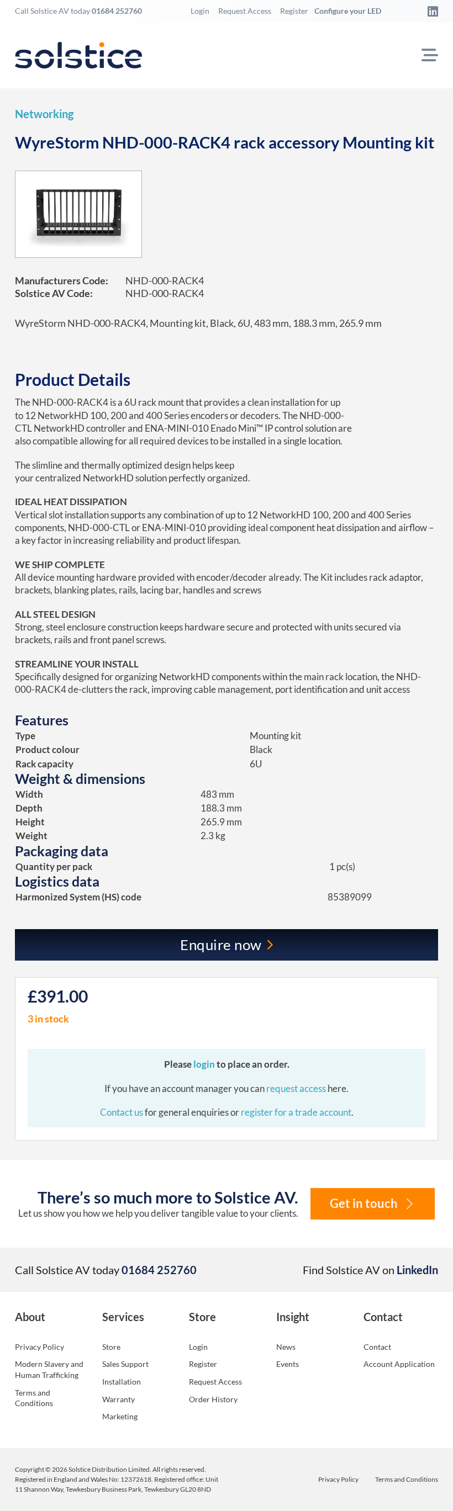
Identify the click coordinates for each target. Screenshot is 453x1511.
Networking (44, 113)
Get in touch (364, 1203)
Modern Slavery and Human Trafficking (49, 1369)
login (205, 1064)
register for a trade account (296, 1112)
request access (296, 1088)
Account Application (399, 1364)
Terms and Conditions (34, 1398)
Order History (213, 1399)
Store (111, 1346)
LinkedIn (417, 1269)
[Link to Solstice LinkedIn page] (430, 11)
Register (294, 10)
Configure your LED (347, 10)
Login (200, 10)
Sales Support (125, 1364)
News (286, 1346)
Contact (377, 1346)
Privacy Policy (39, 1346)
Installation (121, 1381)
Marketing (120, 1416)
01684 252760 (117, 10)
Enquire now (221, 944)
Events (287, 1364)
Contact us (122, 1112)
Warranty (118, 1399)
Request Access (244, 10)
